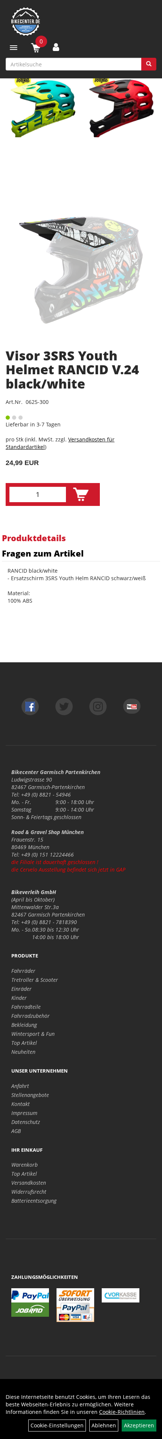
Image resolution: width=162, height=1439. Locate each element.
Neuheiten (23, 1051)
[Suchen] (148, 64)
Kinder (19, 997)
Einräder (21, 988)
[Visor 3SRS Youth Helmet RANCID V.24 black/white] (81, 270)
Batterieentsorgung (34, 1200)
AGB (16, 1130)
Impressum (24, 1112)
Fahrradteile (26, 1006)
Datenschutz (25, 1121)
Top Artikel (24, 1042)
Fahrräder (23, 970)
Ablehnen (104, 1425)
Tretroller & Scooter (34, 979)
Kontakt (20, 1103)
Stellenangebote (30, 1094)
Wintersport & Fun (33, 1033)
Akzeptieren (139, 1425)
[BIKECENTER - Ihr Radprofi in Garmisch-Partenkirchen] (81, 22)
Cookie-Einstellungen (57, 1425)
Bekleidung (24, 1024)
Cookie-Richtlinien (122, 1411)
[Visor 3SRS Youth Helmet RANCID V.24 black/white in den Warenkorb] (81, 494)
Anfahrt (20, 1085)
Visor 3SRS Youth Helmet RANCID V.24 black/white (72, 369)
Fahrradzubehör (30, 1015)
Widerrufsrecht (28, 1191)
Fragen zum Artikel (43, 553)
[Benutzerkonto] (56, 47)
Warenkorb (24, 1164)
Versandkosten (28, 1182)
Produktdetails (34, 537)
